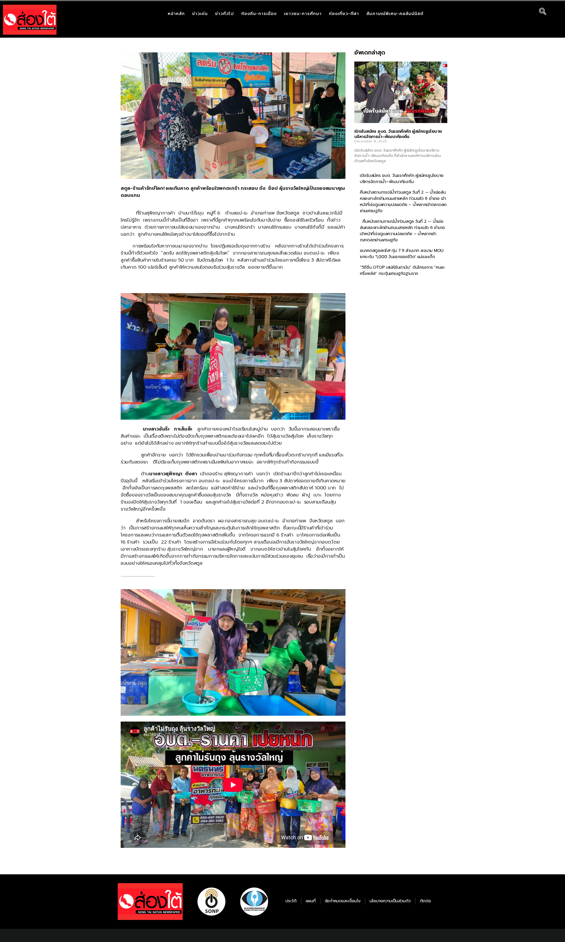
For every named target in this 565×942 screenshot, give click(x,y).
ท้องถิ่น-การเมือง (259, 14)
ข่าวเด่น (200, 14)
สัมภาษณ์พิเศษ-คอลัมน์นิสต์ (394, 14)
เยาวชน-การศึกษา (303, 14)
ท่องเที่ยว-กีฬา (344, 14)
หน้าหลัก (176, 14)
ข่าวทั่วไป (224, 14)
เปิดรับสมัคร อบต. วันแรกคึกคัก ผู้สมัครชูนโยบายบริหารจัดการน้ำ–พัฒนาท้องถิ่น (398, 134)
